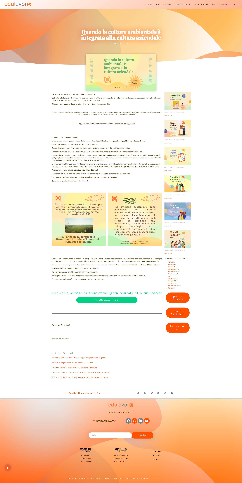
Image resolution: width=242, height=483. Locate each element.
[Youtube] (147, 421)
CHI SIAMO (156, 455)
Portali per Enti (182, 4)
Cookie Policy (118, 478)
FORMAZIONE (156, 451)
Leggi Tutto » (168, 115)
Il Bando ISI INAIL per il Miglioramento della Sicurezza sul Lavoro (80, 377)
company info (144, 478)
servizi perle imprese (121, 450)
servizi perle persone (85, 450)
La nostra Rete (224, 4)
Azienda (171, 262)
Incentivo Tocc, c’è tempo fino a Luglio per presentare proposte (79, 358)
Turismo (171, 288)
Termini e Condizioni (131, 478)
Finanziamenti (173, 271)
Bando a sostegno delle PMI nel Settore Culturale (72, 363)
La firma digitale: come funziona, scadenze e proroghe (74, 367)
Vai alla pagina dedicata (106, 300)
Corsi (157, 4)
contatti (156, 459)
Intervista (172, 278)
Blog (213, 4)
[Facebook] (128, 421)
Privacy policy (107, 478)
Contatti (236, 4)
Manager (171, 281)
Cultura (171, 267)
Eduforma (100, 279)
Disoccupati (172, 269)
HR (169, 276)
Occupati (171, 283)
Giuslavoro (172, 274)
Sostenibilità (173, 285)
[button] (138, 393)
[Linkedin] (140, 421)
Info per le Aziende (201, 4)
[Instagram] (134, 421)
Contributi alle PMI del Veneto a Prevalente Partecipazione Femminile (81, 372)
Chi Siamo (148, 4)
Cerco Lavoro (167, 4)
